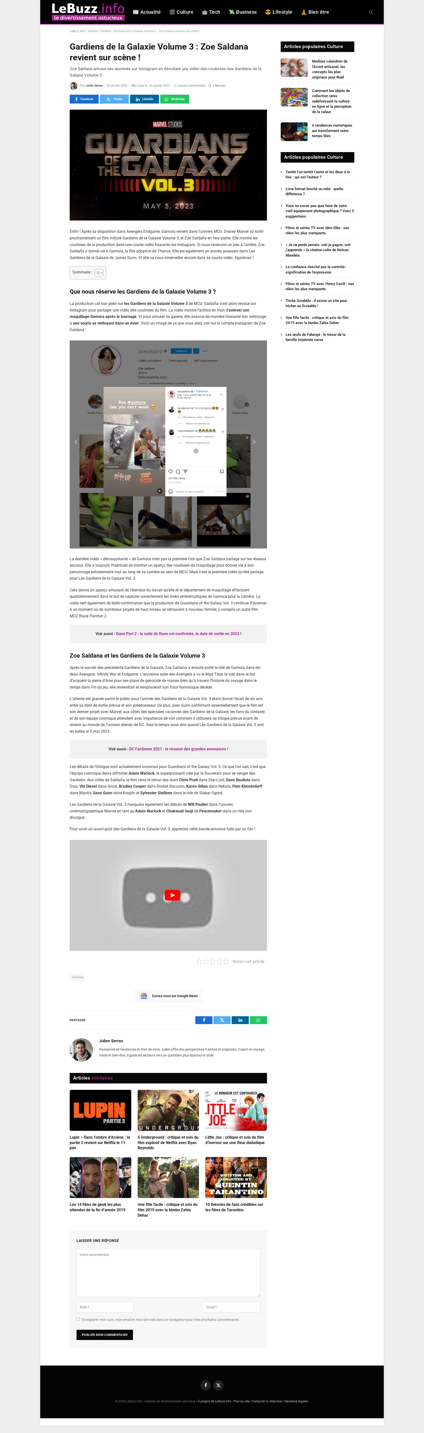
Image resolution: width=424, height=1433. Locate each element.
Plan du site (241, 1401)
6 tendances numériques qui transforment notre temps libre (332, 130)
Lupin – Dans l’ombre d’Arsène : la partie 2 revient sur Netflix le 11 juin (100, 1142)
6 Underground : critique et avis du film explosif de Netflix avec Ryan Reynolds (168, 1142)
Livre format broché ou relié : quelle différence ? (314, 191)
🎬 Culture (181, 12)
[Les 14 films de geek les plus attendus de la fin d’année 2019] (100, 1177)
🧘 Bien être (315, 12)
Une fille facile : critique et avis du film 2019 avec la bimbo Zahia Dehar (168, 1210)
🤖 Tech (211, 12)
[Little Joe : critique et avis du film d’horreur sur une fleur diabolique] (236, 1110)
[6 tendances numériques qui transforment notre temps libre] (294, 131)
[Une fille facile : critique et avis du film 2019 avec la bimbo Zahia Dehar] (168, 1177)
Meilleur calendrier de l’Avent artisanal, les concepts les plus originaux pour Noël (329, 69)
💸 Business (242, 12)
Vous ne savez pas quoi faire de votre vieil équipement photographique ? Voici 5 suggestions (320, 211)
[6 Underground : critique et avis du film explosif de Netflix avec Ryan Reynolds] (168, 1110)
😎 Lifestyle (278, 12)
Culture (92, 31)
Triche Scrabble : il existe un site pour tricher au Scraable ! (316, 303)
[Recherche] (370, 11)
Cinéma (105, 31)
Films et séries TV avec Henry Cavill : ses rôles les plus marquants (320, 286)
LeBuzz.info (77, 31)
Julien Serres (94, 85)
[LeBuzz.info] (88, 12)
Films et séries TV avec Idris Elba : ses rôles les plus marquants (317, 230)
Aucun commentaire (191, 85)
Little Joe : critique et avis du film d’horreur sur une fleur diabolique (235, 1140)
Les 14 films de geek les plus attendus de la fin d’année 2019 (97, 1207)
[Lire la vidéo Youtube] (172, 895)
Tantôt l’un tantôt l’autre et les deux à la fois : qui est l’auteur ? (318, 174)
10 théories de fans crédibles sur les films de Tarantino (234, 1207)
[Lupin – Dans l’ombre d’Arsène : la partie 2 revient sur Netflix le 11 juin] (100, 1110)
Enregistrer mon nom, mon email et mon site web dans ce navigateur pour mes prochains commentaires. (161, 1320)
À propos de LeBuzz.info (214, 1401)
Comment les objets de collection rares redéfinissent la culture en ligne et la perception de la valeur (331, 101)
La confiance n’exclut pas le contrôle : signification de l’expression (316, 269)
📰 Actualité (147, 12)
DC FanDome (140, 749)
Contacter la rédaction (267, 1401)
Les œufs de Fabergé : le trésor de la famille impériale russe (315, 337)
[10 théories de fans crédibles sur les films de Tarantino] (236, 1177)
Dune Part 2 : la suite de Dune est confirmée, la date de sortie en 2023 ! (178, 633)
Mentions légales (296, 1401)
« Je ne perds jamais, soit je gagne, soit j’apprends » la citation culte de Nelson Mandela (318, 250)
